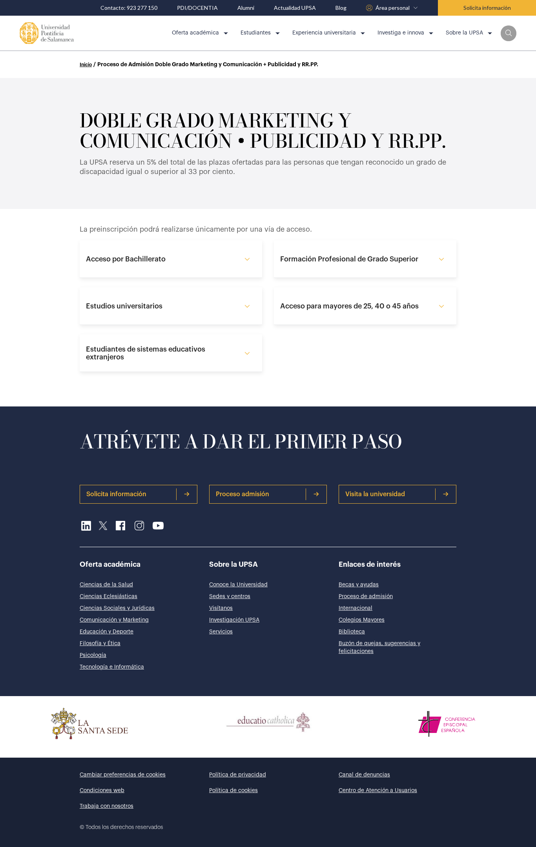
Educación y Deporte (106, 632)
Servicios (221, 632)
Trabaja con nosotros (106, 806)
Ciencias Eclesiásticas (108, 596)
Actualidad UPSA (295, 8)
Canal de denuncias (364, 775)
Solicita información (487, 7)
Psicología (93, 655)
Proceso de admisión (366, 596)
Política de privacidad (237, 775)
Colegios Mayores (362, 620)
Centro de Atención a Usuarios (378, 790)
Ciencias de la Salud (106, 585)
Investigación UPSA (234, 620)
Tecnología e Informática (112, 667)
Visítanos (221, 608)
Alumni (245, 8)
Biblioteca (352, 632)
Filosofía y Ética (100, 643)
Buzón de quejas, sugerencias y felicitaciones (379, 647)
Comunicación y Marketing (114, 620)
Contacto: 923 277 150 (128, 8)
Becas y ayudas (359, 585)
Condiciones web (102, 790)
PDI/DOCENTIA (197, 8)
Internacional (355, 608)
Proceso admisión (242, 494)
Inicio (86, 64)
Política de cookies (233, 790)
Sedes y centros (229, 596)
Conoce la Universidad (238, 585)
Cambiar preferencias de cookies (123, 775)
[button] (508, 33)
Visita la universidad (375, 494)
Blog (340, 8)
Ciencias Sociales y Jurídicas (117, 608)
